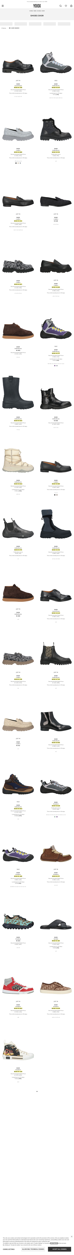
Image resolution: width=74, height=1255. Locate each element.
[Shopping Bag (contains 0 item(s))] (71, 6)
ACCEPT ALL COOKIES (60, 1249)
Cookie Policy (54, 1243)
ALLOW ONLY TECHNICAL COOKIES (33, 1249)
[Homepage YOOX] (37, 6)
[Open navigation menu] (3, 6)
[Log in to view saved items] (66, 6)
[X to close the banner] (71, 1236)
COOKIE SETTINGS (9, 1249)
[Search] (60, 6)
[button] (37, 1091)
